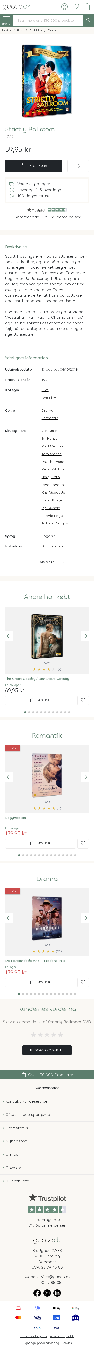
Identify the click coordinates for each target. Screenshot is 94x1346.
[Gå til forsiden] (47, 1240)
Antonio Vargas (55, 523)
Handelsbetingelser (33, 1336)
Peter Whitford (54, 469)
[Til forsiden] (16, 6)
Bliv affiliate (17, 1181)
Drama (47, 410)
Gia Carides (51, 430)
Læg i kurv (33, 165)
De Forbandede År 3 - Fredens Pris (35, 961)
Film (45, 390)
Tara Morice (52, 454)
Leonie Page (52, 515)
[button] (8, 636)
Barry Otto (51, 477)
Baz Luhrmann (54, 546)
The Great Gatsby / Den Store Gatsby (37, 679)
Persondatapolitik (62, 1336)
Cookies (67, 1343)
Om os (11, 1154)
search (88, 20)
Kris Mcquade (53, 492)
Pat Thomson (53, 461)
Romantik (50, 418)
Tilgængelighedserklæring (40, 1343)
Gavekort (14, 1167)
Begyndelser (15, 818)
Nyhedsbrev (16, 1141)
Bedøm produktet (47, 1050)
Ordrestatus (16, 1128)
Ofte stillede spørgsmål (28, 1114)
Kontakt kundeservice (26, 1101)
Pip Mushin (51, 508)
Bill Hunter (50, 438)
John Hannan (53, 484)
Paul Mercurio (53, 446)
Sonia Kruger (53, 500)
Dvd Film (49, 397)
